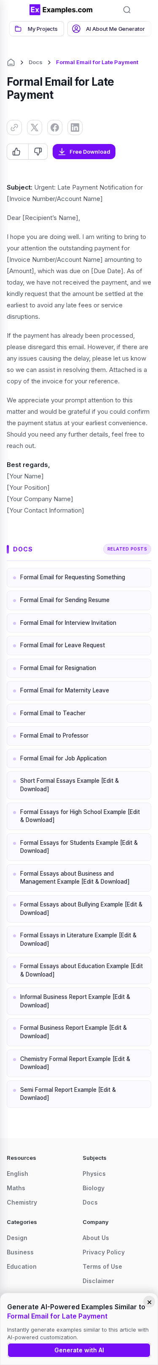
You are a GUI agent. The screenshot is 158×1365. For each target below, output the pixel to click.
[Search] (126, 9)
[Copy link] (14, 127)
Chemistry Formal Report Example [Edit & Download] (75, 1063)
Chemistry (22, 1202)
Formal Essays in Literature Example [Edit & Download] (78, 939)
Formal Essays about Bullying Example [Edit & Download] (81, 908)
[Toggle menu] (17, 10)
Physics (94, 1173)
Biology (93, 1187)
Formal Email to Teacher (53, 713)
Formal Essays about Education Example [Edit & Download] (81, 970)
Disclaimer (98, 1280)
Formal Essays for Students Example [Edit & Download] (79, 847)
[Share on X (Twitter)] (34, 127)
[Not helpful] (37, 151)
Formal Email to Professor (54, 735)
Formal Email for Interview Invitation (68, 622)
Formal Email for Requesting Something (72, 577)
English (17, 1173)
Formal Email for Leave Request (62, 645)
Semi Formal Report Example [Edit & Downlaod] (68, 1094)
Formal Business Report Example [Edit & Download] (73, 1031)
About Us (96, 1237)
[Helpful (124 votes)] (17, 151)
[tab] (36, 28)
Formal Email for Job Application (63, 758)
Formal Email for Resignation (58, 668)
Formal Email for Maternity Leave (64, 690)
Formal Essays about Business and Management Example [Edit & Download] (75, 877)
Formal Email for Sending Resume (65, 600)
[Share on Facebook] (54, 127)
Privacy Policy (104, 1252)
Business (20, 1252)
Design (17, 1237)
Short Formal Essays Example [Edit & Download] (69, 784)
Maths (16, 1187)
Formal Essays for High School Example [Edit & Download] (80, 816)
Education (22, 1266)
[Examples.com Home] (61, 9)
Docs (36, 62)
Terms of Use (102, 1266)
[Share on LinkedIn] (75, 127)
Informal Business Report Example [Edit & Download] (75, 1001)
